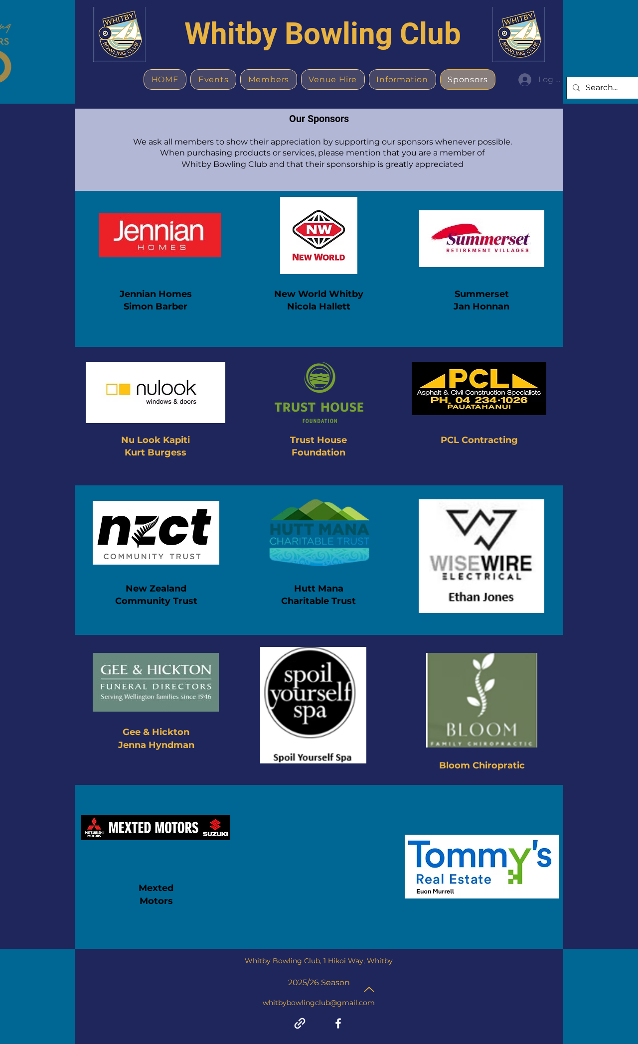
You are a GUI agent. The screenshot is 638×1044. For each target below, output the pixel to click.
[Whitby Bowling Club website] (300, 1023)
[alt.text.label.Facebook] (338, 1023)
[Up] (369, 989)
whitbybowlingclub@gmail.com (319, 1002)
